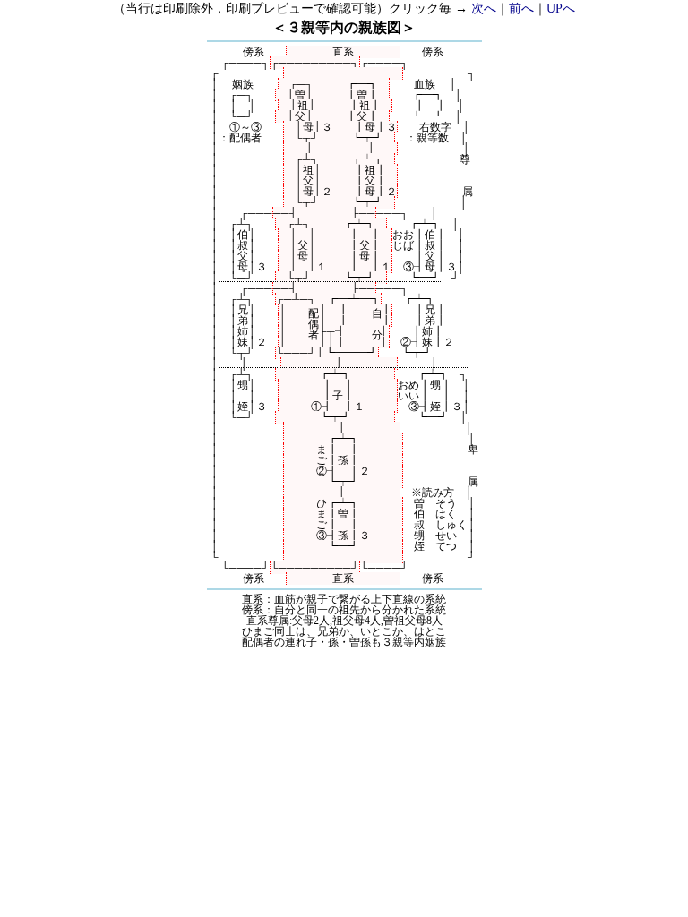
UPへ (560, 8)
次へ (483, 8)
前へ (521, 8)
